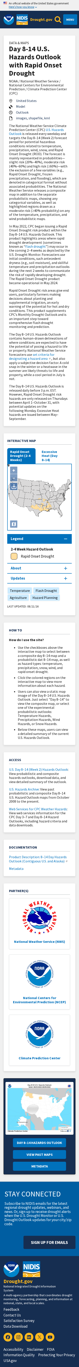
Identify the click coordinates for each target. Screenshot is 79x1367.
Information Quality (19, 1354)
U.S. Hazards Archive (24, 789)
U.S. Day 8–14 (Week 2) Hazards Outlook (38, 769)
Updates (18, 578)
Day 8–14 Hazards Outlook (39, 1142)
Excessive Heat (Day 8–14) (49, 455)
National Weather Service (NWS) (39, 941)
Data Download (16, 1326)
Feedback (11, 1309)
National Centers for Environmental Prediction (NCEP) (39, 1000)
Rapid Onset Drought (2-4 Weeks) (20, 455)
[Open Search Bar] (58, 19)
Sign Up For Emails (49, 1242)
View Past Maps (40, 1154)
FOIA (50, 1349)
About (16, 568)
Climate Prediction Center (39, 1058)
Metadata (16, 868)
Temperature (19, 590)
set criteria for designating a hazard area (31, 356)
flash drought (35, 246)
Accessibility (13, 1349)
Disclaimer (35, 1349)
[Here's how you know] (39, 5)
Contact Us (12, 1315)
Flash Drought (45, 590)
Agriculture (17, 597)
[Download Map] (14, 486)
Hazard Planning (44, 597)
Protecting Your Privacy (56, 1354)
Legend (17, 538)
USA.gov (10, 1360)
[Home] (22, 19)
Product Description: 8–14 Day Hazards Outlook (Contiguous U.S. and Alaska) (38, 859)
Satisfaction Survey (19, 1320)
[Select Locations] (13, 524)
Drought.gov (41, 19)
